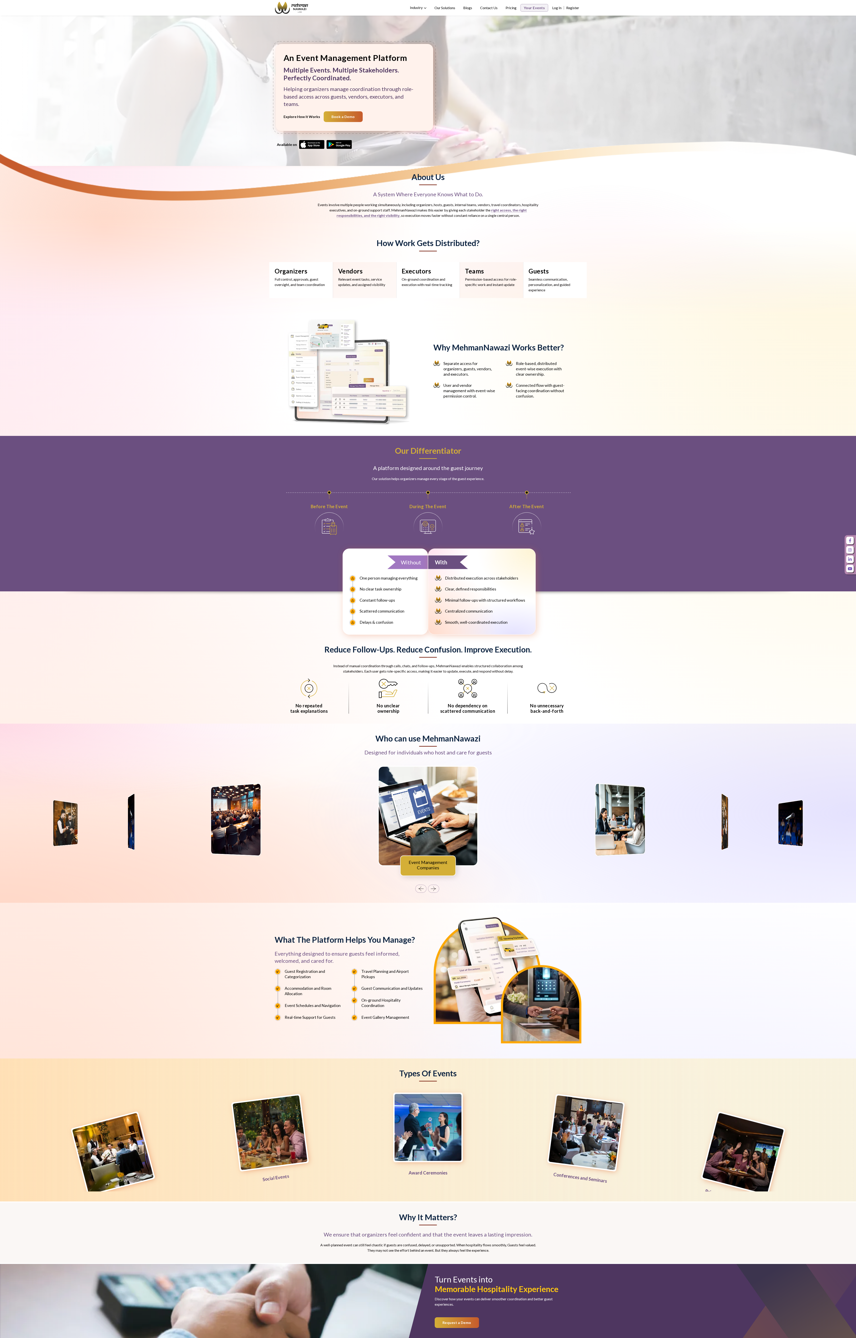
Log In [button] (557, 8)
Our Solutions (444, 8)
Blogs (467, 8)
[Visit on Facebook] (850, 540)
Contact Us (489, 8)
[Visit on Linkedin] (850, 559)
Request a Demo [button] (456, 1322)
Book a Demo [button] (343, 116)
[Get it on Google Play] (339, 144)
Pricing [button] (511, 8)
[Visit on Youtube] (850, 568)
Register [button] (572, 8)
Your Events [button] (534, 8)
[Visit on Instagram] (850, 550)
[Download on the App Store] (311, 144)
